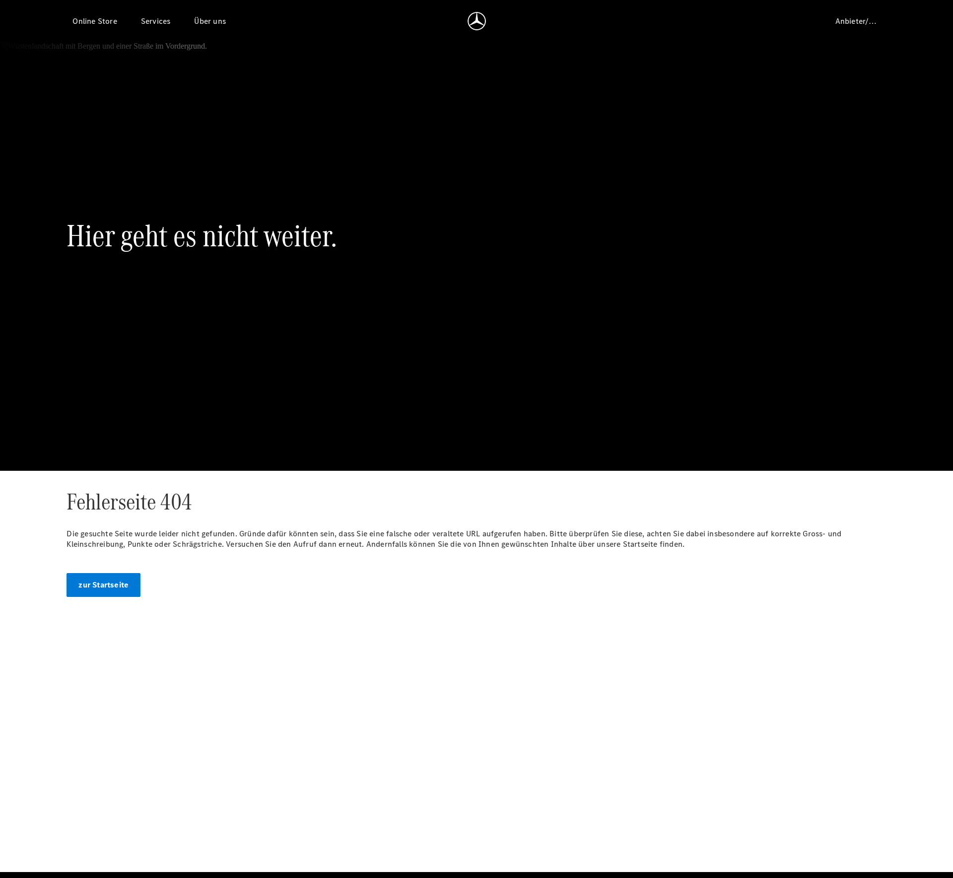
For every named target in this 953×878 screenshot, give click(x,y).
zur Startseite (103, 585)
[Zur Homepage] (477, 20)
